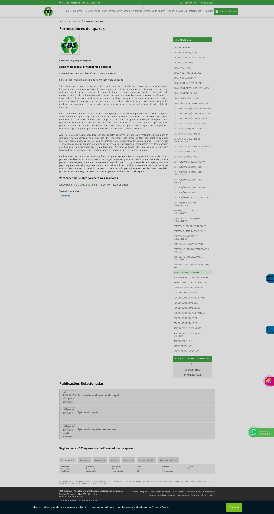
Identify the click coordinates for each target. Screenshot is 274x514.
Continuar (234, 507)
